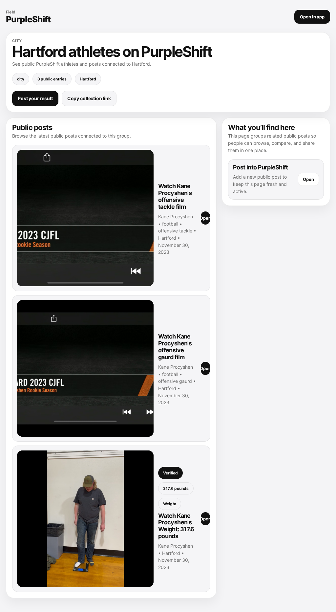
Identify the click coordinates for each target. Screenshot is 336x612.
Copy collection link (89, 98)
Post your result (35, 98)
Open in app (312, 16)
